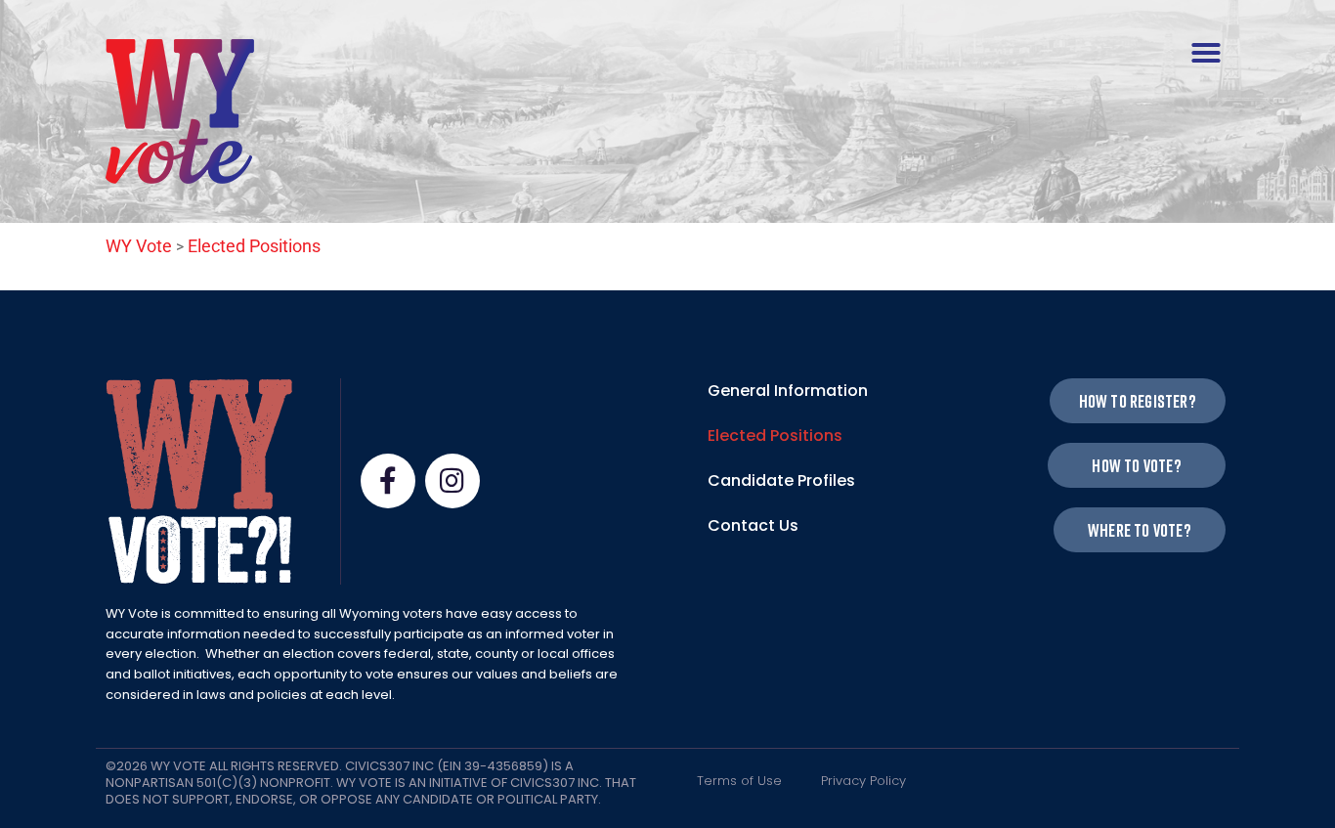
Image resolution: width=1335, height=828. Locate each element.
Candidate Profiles (781, 480)
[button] (1206, 52)
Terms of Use (739, 780)
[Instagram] (452, 481)
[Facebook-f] (388, 481)
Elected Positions (775, 435)
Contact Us (753, 525)
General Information (788, 390)
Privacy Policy (863, 780)
